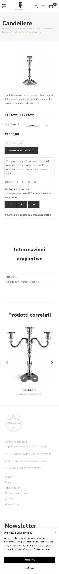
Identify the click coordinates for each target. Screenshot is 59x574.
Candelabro (29, 389)
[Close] (55, 532)
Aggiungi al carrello (21, 150)
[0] (51, 7)
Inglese (5, 32)
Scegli (34, 378)
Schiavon (49, 28)
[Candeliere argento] (29, 69)
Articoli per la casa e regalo (31, 28)
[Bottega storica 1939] (14, 423)
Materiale (13, 124)
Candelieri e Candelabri (21, 32)
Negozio (13, 28)
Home (5, 28)
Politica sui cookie (42, 549)
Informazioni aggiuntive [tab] (29, 254)
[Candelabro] (29, 355)
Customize (29, 568)
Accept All (30, 559)
